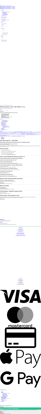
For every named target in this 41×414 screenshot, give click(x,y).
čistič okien (34, 134)
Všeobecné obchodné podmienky (20, 233)
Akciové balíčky (3, 123)
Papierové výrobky (3, 122)
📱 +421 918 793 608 (20, 282)
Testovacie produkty (3, 124)
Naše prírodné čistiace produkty (6, 393)
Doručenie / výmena (3, 396)
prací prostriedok (4, 133)
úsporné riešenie (22, 134)
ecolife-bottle (19, 131)
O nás (2, 399)
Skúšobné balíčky (5, 394)
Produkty (2, 125)
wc (18, 134)
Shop (2, 105)
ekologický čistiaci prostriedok (27, 131)
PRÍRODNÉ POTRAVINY (5, 126)
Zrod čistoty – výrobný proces (6, 398)
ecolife (15, 131)
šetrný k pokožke (3, 135)
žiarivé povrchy (7, 135)
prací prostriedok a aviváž (11, 133)
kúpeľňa (14, 132)
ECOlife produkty (5, 105)
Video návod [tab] (2, 137)
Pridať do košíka (1, 111)
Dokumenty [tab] (2, 138)
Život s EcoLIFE (20, 228)
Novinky (3, 127)
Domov (1, 105)
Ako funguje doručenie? (20, 229)
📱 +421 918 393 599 (20, 280)
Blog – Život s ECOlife (4, 397)
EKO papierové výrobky (5, 395)
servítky (1, 134)
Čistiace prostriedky (5, 120)
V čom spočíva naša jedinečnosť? (20, 230)
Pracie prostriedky (10, 105)
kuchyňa (12, 132)
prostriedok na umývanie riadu (26, 133)
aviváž (1, 131)
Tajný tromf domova (3, 129)
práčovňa (32, 133)
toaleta (4, 134)
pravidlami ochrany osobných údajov (7, 413)
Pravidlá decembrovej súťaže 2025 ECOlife (20, 235)
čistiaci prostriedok (30, 134)
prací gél (1, 133)
